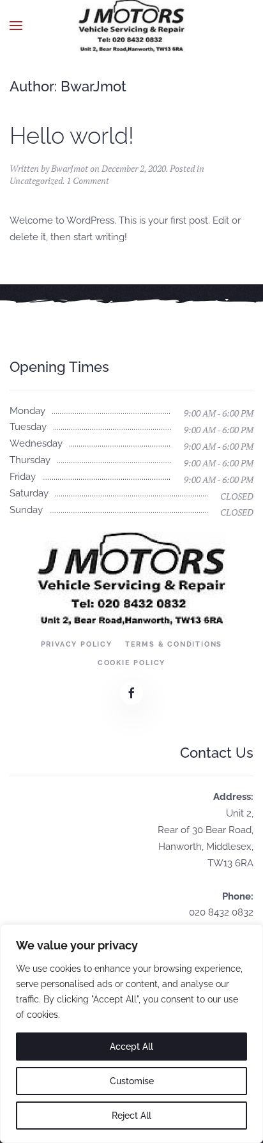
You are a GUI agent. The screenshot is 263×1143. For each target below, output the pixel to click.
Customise (132, 1081)
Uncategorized (36, 180)
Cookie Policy (131, 663)
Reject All (131, 1115)
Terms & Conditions (173, 644)
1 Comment (87, 180)
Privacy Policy (76, 644)
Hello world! (72, 135)
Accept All (131, 1046)
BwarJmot (69, 168)
